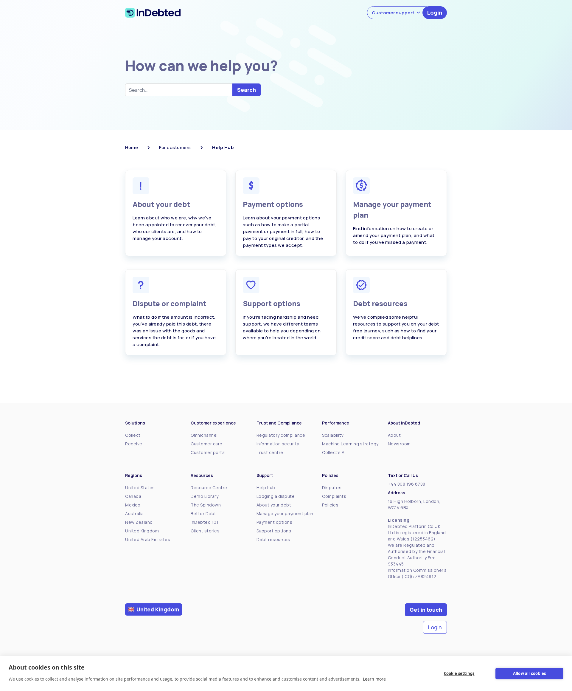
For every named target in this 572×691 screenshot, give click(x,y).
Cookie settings (459, 673)
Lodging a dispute (276, 496)
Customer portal (208, 452)
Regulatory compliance (281, 435)
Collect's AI (334, 452)
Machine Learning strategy (350, 444)
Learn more (374, 679)
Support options (274, 531)
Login (434, 12)
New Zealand (139, 522)
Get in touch (426, 609)
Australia (134, 513)
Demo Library (204, 496)
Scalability (332, 435)
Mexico (132, 505)
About (394, 435)
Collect (133, 435)
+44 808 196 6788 (406, 484)
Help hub (266, 487)
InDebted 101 (204, 522)
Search (246, 89)
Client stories (205, 531)
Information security (278, 444)
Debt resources (273, 539)
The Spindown (206, 505)
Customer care (207, 444)
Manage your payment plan (285, 513)
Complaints (334, 496)
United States (140, 487)
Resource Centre (209, 487)
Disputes (331, 487)
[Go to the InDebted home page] (153, 13)
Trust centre (270, 452)
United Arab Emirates (147, 539)
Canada (133, 496)
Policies (330, 505)
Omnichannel (204, 435)
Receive (133, 444)
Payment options (275, 522)
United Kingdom (142, 531)
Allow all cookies (529, 673)
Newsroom (399, 444)
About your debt (274, 505)
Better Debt (203, 513)
